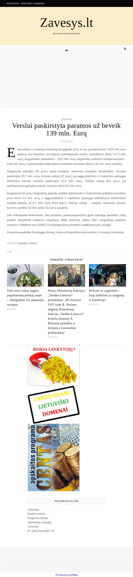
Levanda (33, 526)
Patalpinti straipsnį (32, 3)
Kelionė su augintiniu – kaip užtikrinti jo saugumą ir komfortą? (106, 295)
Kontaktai (13, 3)
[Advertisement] (66, 81)
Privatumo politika (67, 574)
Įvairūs (66, 119)
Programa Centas (38, 518)
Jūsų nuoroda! (40, 530)
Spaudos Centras (28, 243)
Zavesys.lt (66, 22)
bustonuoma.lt (36, 513)
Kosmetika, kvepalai (39, 522)
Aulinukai (33, 509)
